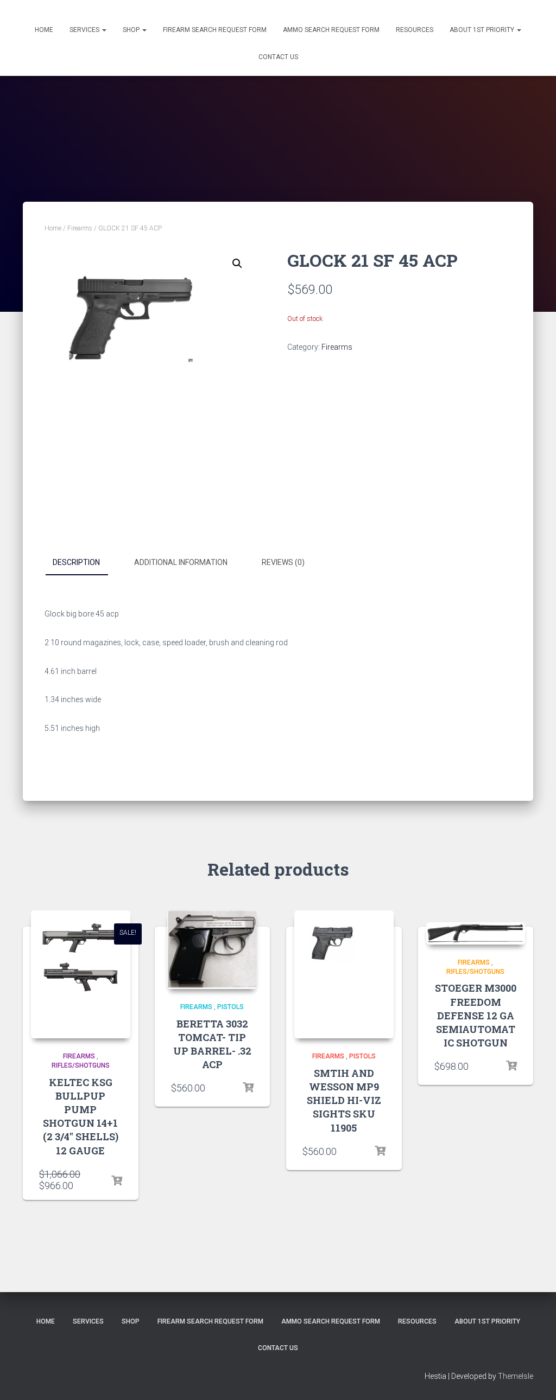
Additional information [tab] (181, 562)
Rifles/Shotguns (81, 1065)
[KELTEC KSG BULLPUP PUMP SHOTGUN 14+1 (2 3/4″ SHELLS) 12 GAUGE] (80, 974)
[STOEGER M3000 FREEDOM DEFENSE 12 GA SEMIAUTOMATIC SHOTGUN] (476, 933)
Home (44, 30)
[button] (237, 263)
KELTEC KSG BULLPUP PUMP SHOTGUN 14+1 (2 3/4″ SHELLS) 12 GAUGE (80, 1116)
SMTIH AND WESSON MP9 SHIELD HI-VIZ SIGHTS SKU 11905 (344, 1100)
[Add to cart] (116, 1181)
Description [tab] (76, 562)
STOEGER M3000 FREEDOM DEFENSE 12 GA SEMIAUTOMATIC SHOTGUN (475, 1015)
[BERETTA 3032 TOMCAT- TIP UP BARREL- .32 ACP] (212, 949)
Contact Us (278, 57)
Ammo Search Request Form (331, 30)
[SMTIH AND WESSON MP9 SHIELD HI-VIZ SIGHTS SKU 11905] (344, 974)
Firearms (79, 228)
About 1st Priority (483, 30)
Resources (414, 30)
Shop (132, 30)
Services (85, 30)
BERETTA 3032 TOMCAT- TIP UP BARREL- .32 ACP (212, 1044)
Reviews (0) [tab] (283, 562)
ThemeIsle (515, 1376)
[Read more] (380, 1151)
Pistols (230, 1007)
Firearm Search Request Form (215, 30)
